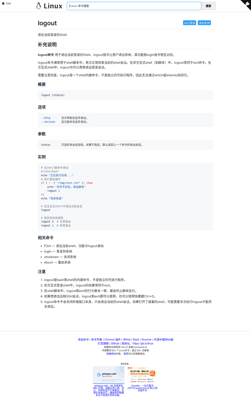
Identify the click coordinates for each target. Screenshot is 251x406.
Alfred (126, 339)
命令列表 (96, 339)
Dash (136, 339)
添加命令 (83, 339)
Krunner (147, 339)
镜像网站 (111, 353)
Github (115, 343)
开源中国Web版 (163, 339)
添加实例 (204, 23)
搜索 (208, 5)
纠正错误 (189, 23)
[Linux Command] (49, 6)
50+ (139, 350)
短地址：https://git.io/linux (137, 343)
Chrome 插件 (113, 339)
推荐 (126, 353)
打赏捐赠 (103, 343)
